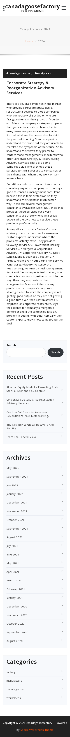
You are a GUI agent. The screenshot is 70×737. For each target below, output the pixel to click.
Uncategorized (15, 689)
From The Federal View (21, 437)
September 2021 (17, 528)
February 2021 (15, 589)
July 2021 (12, 546)
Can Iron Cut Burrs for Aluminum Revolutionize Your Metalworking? (27, 414)
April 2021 (12, 572)
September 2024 (17, 476)
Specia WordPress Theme (36, 729)
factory (10, 672)
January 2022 (14, 494)
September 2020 (17, 632)
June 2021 (12, 554)
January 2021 (14, 597)
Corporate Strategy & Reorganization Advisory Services (30, 87)
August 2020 (14, 641)
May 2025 (12, 468)
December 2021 (16, 502)
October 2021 (15, 520)
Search (11, 345)
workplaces (44, 73)
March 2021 (14, 580)
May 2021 (12, 563)
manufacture (14, 680)
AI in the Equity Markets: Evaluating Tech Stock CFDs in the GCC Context (32, 389)
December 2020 (16, 606)
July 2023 (12, 485)
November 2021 (16, 511)
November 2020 (16, 615)
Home (29, 41)
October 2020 (15, 623)
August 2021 (14, 537)
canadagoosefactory (32, 7)
